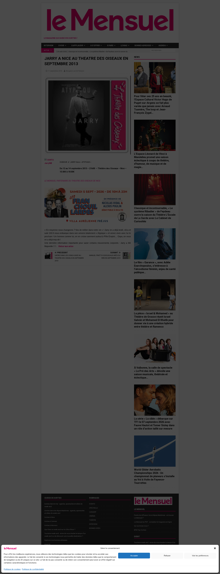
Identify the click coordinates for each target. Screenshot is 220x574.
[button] (215, 548)
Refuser (167, 556)
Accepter (134, 556)
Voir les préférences (200, 556)
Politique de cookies (12, 569)
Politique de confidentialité (33, 569)
